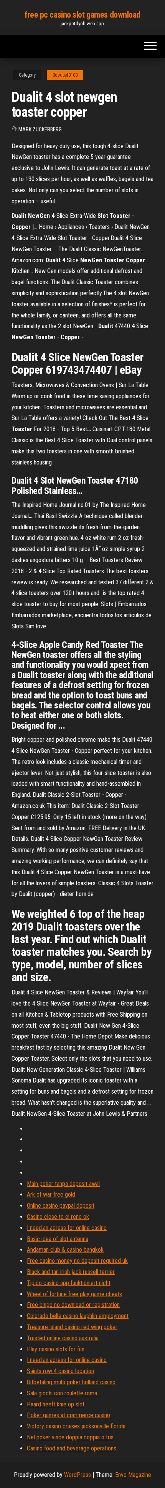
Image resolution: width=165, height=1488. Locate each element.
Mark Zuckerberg (40, 129)
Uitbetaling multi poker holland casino (71, 1382)
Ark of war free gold (51, 1194)
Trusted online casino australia (63, 1338)
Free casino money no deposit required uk (77, 1260)
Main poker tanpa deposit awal (63, 1183)
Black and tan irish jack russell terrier (71, 1271)
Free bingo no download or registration (73, 1304)
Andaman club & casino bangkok (65, 1249)
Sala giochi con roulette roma (62, 1393)
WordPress (77, 1474)
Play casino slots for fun (55, 1349)
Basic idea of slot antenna (57, 1239)
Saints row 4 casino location (60, 1371)
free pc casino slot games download (82, 15)
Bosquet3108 (65, 75)
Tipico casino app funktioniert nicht (69, 1283)
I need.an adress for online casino (67, 1227)
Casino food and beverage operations (71, 1448)
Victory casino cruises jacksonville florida (76, 1426)
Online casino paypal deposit (60, 1205)
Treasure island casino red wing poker (72, 1327)
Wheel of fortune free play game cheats (74, 1294)
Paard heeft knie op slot (55, 1404)
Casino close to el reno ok (58, 1216)
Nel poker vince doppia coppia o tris (70, 1437)
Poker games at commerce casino (68, 1415)
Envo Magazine (133, 1474)
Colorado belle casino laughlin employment (78, 1316)
